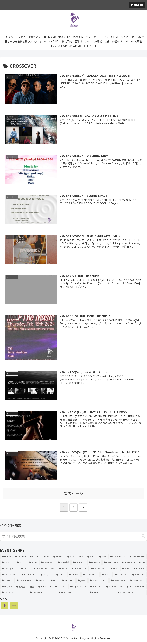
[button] (143, 536)
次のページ (73, 493)
